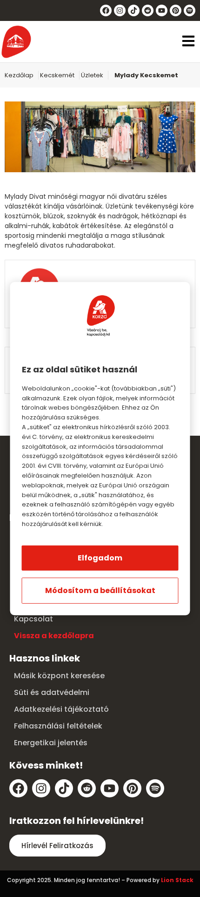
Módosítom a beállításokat (100, 590)
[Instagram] (120, 10)
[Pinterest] (175, 10)
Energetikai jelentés (50, 742)
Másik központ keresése (59, 675)
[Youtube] (161, 10)
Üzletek (92, 75)
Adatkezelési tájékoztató (61, 709)
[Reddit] (147, 10)
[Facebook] (106, 10)
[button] (188, 42)
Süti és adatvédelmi (51, 692)
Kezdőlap (19, 75)
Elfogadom (100, 558)
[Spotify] (189, 10)
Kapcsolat (33, 619)
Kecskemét (57, 75)
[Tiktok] (134, 10)
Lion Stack (177, 880)
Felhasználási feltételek (58, 726)
